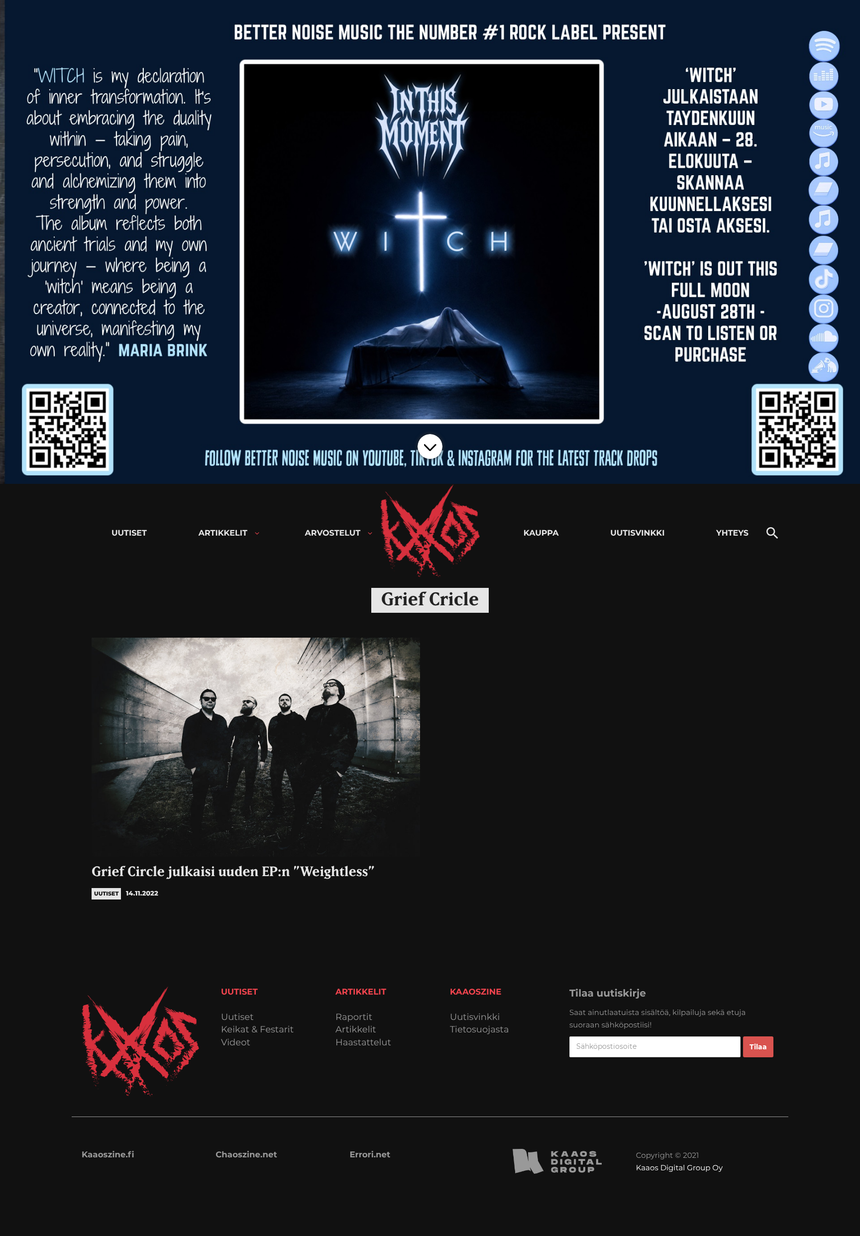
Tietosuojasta (479, 1029)
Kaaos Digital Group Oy (679, 1167)
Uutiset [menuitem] (129, 533)
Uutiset (237, 1017)
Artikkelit (355, 1029)
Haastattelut (363, 1042)
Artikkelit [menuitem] (223, 533)
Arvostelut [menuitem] (333, 533)
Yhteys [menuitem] (732, 533)
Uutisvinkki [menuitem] (637, 533)
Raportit (353, 1017)
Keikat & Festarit (257, 1029)
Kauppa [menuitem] (541, 533)
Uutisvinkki (475, 1017)
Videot (235, 1042)
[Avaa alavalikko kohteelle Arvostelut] (370, 533)
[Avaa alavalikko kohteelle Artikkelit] (257, 533)
